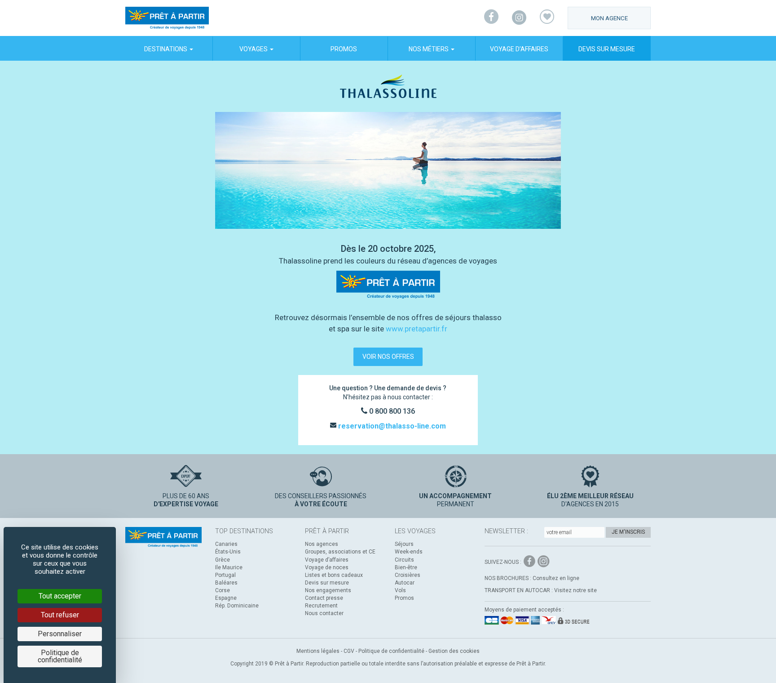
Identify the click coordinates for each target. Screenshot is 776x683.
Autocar (404, 583)
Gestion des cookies (454, 651)
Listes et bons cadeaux (334, 575)
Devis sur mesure (606, 49)
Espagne (226, 598)
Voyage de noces (326, 567)
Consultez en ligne (556, 578)
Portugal (225, 575)
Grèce (222, 560)
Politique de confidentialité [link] (60, 656)
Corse (222, 590)
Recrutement (321, 606)
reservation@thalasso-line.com (391, 426)
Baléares (226, 583)
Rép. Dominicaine (237, 606)
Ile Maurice (228, 567)
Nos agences (321, 544)
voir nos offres (388, 356)
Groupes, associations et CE (340, 552)
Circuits (404, 560)
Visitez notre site (575, 590)
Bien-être (406, 567)
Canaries (226, 544)
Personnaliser (60, 633)
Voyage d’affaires (519, 49)
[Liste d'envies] (547, 18)
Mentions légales (318, 651)
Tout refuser (60, 615)
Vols (400, 590)
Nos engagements (328, 590)
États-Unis (228, 552)
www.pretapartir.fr (416, 328)
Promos (344, 49)
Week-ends (409, 552)
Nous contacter (324, 613)
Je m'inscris (628, 532)
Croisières (407, 575)
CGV (349, 651)
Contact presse (324, 598)
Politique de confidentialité (391, 651)
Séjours (404, 544)
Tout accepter (60, 596)
